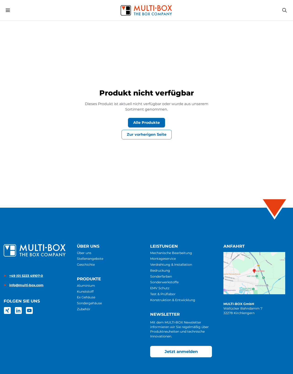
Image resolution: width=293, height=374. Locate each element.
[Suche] (284, 10)
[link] (7, 310)
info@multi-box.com (26, 285)
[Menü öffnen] (8, 10)
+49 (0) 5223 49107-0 (26, 276)
